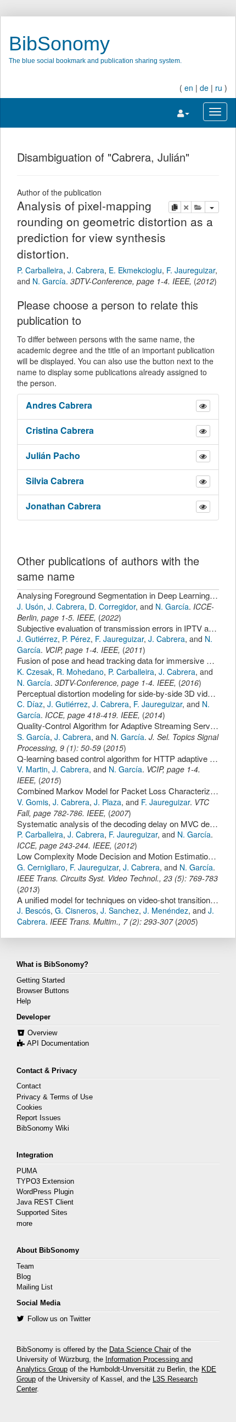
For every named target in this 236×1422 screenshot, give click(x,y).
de (204, 87)
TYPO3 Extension (45, 1181)
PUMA (26, 1171)
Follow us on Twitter (59, 1319)
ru (218, 87)
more (24, 1224)
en (188, 87)
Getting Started (40, 980)
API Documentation (58, 1043)
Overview (42, 1033)
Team (25, 1266)
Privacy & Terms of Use (54, 1097)
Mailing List (34, 1287)
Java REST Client (45, 1202)
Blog (23, 1277)
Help (23, 1001)
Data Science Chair (140, 1350)
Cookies (29, 1107)
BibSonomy (59, 43)
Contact (28, 1086)
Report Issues (38, 1118)
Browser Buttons (42, 991)
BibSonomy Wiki (42, 1128)
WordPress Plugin (45, 1192)
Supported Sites (42, 1213)
